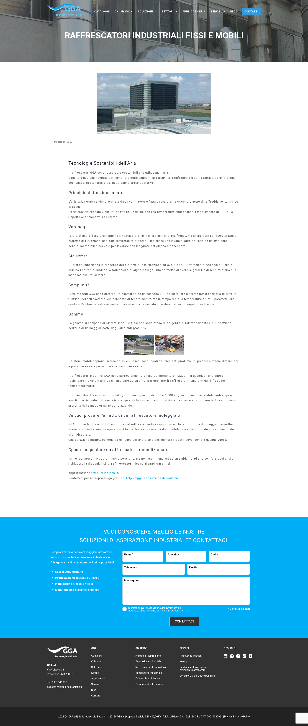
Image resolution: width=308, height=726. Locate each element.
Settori (168, 11)
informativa (172, 607)
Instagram (232, 656)
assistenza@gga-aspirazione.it (64, 686)
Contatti (251, 11)
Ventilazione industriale (148, 672)
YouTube (250, 656)
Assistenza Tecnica (191, 655)
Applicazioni (192, 11)
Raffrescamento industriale (151, 667)
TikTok (244, 656)
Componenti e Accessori (149, 684)
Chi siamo (122, 11)
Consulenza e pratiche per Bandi (198, 675)
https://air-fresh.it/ (105, 473)
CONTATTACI (184, 621)
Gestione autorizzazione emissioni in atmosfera (193, 668)
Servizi (216, 11)
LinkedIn (225, 656)
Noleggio (184, 661)
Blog (234, 11)
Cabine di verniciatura (147, 678)
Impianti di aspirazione (148, 655)
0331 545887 (59, 682)
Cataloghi (102, 11)
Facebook (238, 656)
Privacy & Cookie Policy (237, 716)
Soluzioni (145, 11)
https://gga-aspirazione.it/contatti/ (152, 478)
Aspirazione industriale (148, 661)
